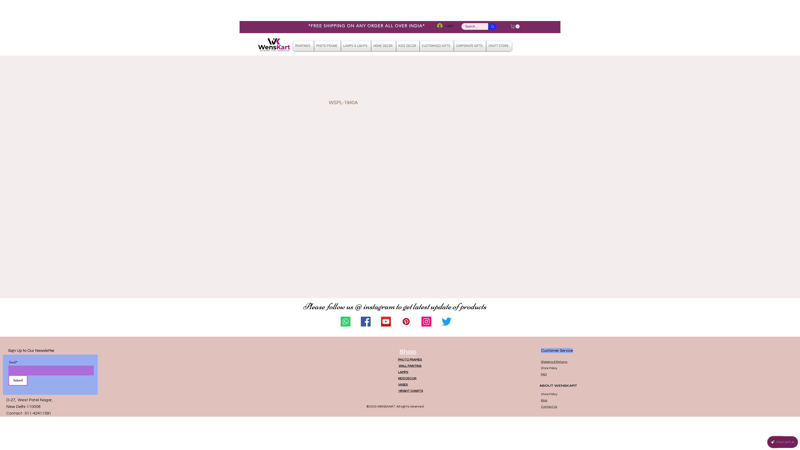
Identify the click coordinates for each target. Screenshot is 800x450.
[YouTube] (386, 321)
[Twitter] (446, 321)
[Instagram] (426, 321)
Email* (13, 362)
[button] (515, 26)
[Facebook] (366, 321)
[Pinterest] (406, 321)
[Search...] (492, 26)
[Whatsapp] (345, 321)
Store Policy (549, 368)
